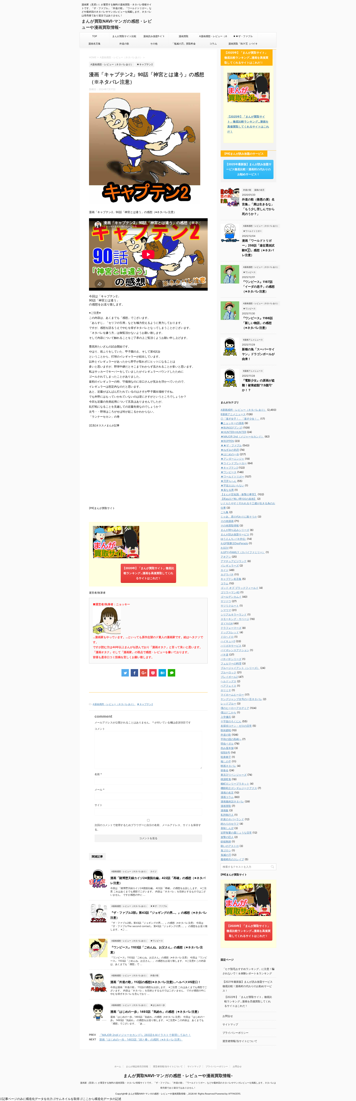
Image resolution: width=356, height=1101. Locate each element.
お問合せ (227, 1016)
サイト (98, 805)
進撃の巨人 (227, 837)
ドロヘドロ (227, 636)
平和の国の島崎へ (231, 739)
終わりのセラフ (230, 823)
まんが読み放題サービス (235, 534)
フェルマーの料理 (231, 663)
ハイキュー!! (228, 641)
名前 (98, 774)
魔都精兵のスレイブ (232, 859)
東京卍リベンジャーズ (234, 774)
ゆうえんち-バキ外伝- (233, 538)
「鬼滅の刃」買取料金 (184, 43)
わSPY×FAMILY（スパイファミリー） (243, 552)
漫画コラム (227, 797)
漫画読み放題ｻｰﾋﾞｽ (153, 36)
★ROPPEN (227, 440)
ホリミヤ (226, 690)
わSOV (225, 547)
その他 (153, 43)
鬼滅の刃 (226, 854)
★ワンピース (228, 472)
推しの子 (226, 761)
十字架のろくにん (231, 721)
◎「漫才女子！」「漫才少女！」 (240, 418)
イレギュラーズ (230, 565)
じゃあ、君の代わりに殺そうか (239, 516)
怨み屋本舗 (227, 748)
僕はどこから (228, 712)
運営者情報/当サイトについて (239, 1041)
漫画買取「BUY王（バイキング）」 (243, 44)
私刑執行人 (227, 814)
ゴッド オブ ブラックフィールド (239, 587)
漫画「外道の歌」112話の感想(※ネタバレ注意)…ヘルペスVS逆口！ (155, 982)
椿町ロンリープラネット (235, 783)
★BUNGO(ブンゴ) (232, 427)
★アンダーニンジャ (232, 458)
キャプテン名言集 (231, 578)
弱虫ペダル (227, 743)
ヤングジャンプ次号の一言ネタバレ (241, 699)
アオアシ (226, 556)
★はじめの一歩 (230, 454)
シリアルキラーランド (234, 614)
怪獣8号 (225, 752)
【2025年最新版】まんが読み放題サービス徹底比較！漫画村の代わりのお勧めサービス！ (248, 169)
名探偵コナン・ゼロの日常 (236, 725)
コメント (100, 728)
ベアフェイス (228, 685)
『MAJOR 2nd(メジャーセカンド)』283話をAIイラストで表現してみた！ (145, 1035)
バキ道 (224, 654)
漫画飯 (224, 810)
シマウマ (226, 610)
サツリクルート (230, 605)
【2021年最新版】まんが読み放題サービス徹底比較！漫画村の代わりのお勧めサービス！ (247, 986)
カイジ (224, 570)
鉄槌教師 (226, 841)
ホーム (117, 1066)
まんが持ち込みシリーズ (235, 529)
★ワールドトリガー (232, 476)
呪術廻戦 (226, 730)
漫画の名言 (227, 792)
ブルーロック (228, 672)
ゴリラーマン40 (230, 592)
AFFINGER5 (234, 1093)
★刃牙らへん (228, 481)
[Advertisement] (148, 466)
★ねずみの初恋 (230, 449)
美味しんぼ (227, 828)
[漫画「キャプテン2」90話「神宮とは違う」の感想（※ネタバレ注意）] (162, 673)
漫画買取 (183, 36)
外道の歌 (124, 43)
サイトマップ (230, 1024)
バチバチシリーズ (231, 659)
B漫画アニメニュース (233, 414)
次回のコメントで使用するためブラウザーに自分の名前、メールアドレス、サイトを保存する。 (148, 827)
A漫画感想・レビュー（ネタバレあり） (213, 37)
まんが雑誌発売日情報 (137, 1066)
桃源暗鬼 (226, 779)
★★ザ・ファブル (243, 36)
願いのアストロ (230, 845)
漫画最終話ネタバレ (232, 801)
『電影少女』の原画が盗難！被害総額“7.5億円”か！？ (258, 385)
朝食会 (224, 770)
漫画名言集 (94, 43)
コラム (213, 43)
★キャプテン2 (145, 704)
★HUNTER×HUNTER (233, 432)
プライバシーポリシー (235, 1032)
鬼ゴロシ (226, 850)
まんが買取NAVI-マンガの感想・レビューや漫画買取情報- (178, 1075)
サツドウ (226, 601)
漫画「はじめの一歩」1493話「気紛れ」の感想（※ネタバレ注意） (155, 1011)
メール (99, 789)
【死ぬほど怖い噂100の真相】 (238, 498)
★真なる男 (227, 489)
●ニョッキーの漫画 (232, 423)
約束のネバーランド (232, 819)
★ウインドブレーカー (234, 463)
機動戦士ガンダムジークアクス (239, 788)
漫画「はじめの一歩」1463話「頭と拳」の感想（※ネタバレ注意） (141, 1039)
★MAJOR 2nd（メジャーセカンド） (242, 436)
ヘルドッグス (228, 681)
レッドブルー (228, 703)
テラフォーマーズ (231, 627)
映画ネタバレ (228, 765)
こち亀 (224, 512)
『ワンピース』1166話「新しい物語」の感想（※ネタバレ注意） (257, 323)
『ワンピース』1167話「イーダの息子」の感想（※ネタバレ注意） (258, 286)
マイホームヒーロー (232, 694)
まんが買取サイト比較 (124, 36)
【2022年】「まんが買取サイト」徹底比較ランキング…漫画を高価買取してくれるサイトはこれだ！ (248, 1001)
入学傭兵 (226, 716)
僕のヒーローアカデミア (235, 708)
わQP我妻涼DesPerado (234, 543)
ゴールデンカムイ (231, 596)
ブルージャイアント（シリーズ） (240, 667)
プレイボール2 (229, 676)
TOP (94, 36)
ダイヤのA (227, 623)
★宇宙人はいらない (232, 485)
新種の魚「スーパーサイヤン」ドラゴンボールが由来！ (258, 354)
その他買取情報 (230, 525)
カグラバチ (227, 574)
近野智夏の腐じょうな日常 (236, 832)
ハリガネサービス (231, 645)
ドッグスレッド (230, 632)
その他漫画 (227, 521)
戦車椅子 (226, 756)
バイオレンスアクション (235, 650)
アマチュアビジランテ (234, 561)
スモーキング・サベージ (235, 619)
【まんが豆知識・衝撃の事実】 (239, 494)
